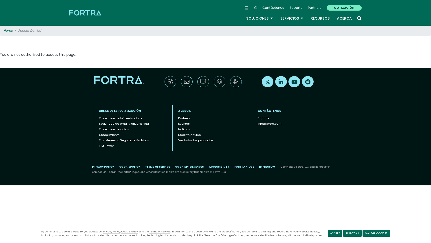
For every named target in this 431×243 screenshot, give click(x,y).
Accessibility (219, 167)
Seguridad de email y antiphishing (124, 124)
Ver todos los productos (195, 140)
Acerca (344, 18)
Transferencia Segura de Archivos (124, 140)
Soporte (296, 7)
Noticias (184, 129)
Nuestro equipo (189, 135)
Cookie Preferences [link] (189, 167)
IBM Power (106, 146)
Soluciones (259, 18)
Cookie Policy (129, 231)
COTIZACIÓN (344, 8)
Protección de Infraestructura (120, 118)
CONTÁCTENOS (269, 111)
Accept (335, 233)
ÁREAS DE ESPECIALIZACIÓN (120, 111)
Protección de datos (114, 129)
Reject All (352, 233)
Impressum (267, 167)
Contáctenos (273, 7)
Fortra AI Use (244, 167)
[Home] (86, 12)
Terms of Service (160, 231)
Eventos (184, 124)
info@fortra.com (269, 124)
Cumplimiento (109, 135)
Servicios (291, 18)
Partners (314, 7)
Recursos (320, 18)
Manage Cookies (376, 233)
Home (8, 30)
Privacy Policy (111, 231)
